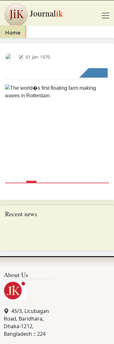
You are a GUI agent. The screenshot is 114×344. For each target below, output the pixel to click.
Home (13, 32)
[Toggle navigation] (105, 15)
